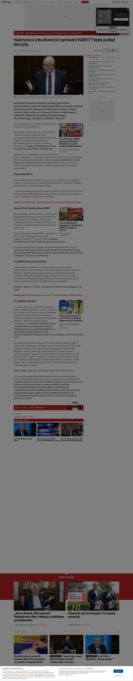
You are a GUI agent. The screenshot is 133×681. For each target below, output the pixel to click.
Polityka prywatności (22, 678)
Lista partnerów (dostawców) (66, 674)
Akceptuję (118, 671)
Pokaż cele (118, 675)
